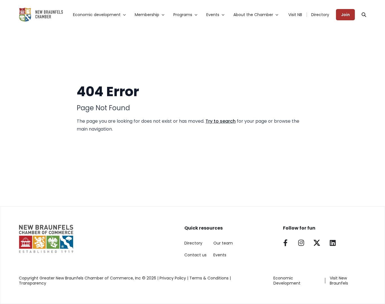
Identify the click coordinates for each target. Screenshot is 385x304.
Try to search (220, 121)
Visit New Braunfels (339, 280)
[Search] (363, 14)
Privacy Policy (173, 278)
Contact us (195, 255)
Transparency (32, 283)
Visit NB (295, 14)
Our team (223, 243)
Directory (320, 14)
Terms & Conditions (209, 278)
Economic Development (286, 280)
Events (219, 255)
